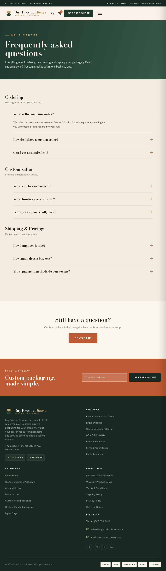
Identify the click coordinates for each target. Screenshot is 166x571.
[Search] (52, 13)
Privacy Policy (93, 500)
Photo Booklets (94, 454)
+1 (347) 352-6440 (116, 3)
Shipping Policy (94, 494)
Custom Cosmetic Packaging (20, 481)
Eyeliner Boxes (94, 422)
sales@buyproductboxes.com (145, 3)
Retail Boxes (11, 475)
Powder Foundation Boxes (100, 416)
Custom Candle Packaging (19, 507)
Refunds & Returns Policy (99, 475)
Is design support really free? (34, 212)
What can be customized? (31, 186)
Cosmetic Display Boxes (99, 428)
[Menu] (100, 13)
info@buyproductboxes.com (106, 537)
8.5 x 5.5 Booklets (95, 435)
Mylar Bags (11, 513)
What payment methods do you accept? (41, 271)
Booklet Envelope (95, 441)
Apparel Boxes (13, 488)
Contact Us (83, 338)
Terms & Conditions (41, 3)
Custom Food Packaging (18, 500)
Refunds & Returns (15, 3)
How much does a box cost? (32, 258)
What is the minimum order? (33, 114)
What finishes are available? (34, 199)
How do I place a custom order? (35, 139)
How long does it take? (29, 245)
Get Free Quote (79, 13)
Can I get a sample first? (30, 152)
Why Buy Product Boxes (99, 481)
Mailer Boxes (12, 494)
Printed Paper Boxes (97, 447)
